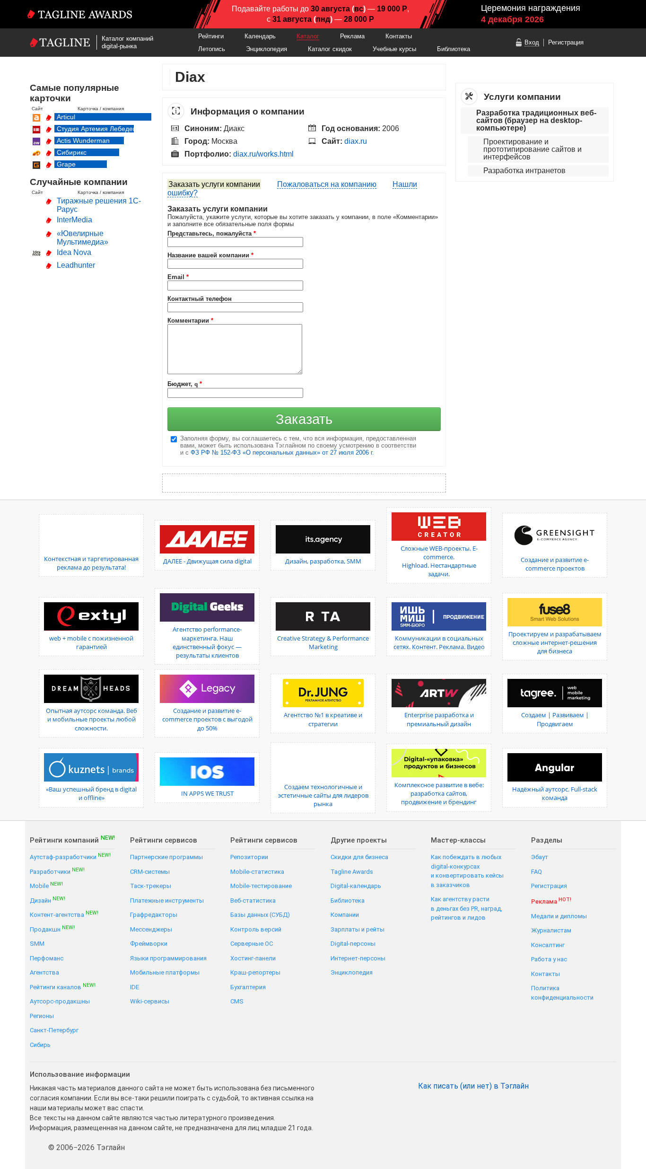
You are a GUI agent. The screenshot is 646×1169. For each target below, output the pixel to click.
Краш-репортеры (255, 972)
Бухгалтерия (248, 987)
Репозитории (249, 857)
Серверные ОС (251, 943)
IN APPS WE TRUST (207, 793)
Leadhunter (76, 265)
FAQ (536, 871)
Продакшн (52, 929)
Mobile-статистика (257, 871)
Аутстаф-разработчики (70, 857)
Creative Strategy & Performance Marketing (323, 642)
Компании (345, 914)
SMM (37, 943)
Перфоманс (46, 958)
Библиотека (453, 49)
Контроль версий (255, 929)
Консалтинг (548, 945)
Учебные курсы (394, 49)
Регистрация (566, 42)
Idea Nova (74, 252)
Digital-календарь (356, 885)
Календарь (260, 36)
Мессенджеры (151, 929)
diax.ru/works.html (263, 154)
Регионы (42, 1016)
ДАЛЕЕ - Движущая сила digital (207, 561)
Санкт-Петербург (54, 1030)
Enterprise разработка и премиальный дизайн (439, 719)
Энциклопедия (266, 49)
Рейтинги (211, 36)
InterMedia (74, 220)
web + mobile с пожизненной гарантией (91, 642)
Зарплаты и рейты (357, 929)
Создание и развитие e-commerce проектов (555, 563)
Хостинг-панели (253, 958)
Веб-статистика (253, 900)
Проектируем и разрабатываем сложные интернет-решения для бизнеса (555, 642)
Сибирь (40, 1044)
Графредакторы (153, 914)
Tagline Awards (352, 871)
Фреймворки (148, 943)
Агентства (44, 972)
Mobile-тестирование (261, 885)
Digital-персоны (353, 943)
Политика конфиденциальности (562, 992)
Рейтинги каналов (63, 987)
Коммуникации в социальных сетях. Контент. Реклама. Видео (439, 642)
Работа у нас (549, 959)
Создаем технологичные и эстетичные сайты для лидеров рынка (323, 795)
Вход (531, 42)
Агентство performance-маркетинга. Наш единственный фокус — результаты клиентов (207, 642)
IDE (134, 987)
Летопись (211, 49)
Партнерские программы (166, 857)
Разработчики (57, 871)
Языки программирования (168, 958)
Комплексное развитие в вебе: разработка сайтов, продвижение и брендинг (439, 793)
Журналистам (551, 930)
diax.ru (355, 141)
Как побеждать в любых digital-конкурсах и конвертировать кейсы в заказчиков (467, 870)
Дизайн (47, 900)
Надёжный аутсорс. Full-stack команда (554, 793)
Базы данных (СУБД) (260, 914)
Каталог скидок (330, 49)
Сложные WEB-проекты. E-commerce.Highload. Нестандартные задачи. (439, 561)
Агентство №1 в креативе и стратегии (323, 719)
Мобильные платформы (165, 972)
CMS (237, 1001)
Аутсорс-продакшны (60, 1001)
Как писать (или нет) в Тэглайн (473, 1086)
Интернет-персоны (358, 958)
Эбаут (539, 857)
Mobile (46, 885)
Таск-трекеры (150, 885)
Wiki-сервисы (149, 1001)
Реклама (352, 36)
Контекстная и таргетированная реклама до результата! (91, 562)
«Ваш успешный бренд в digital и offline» (91, 793)
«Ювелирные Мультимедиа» (82, 237)
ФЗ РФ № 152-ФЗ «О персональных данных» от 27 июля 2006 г (281, 452)
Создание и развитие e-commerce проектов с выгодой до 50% (207, 719)
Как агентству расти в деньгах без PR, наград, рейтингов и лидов (466, 908)
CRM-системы (150, 871)
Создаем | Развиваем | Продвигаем (555, 719)
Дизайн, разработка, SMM (323, 561)
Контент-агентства (64, 914)
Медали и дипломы (559, 916)
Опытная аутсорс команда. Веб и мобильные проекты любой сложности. (91, 719)
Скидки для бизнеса (359, 857)
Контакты (398, 36)
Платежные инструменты (167, 900)
